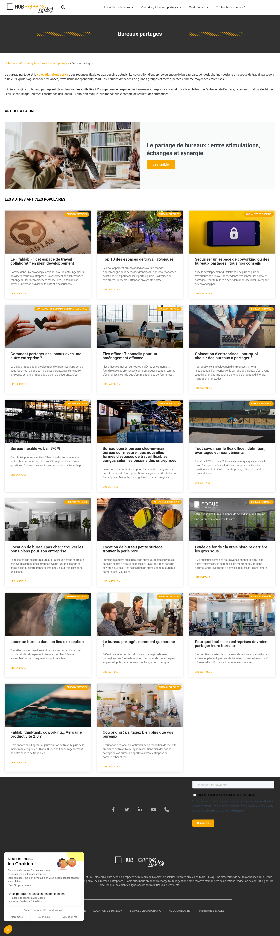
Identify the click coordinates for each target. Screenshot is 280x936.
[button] (63, 7)
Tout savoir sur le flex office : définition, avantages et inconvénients (230, 450)
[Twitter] (126, 809)
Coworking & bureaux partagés (159, 7)
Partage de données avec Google (28, 898)
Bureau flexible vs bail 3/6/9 (35, 448)
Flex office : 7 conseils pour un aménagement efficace (130, 356)
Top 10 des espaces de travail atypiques (138, 259)
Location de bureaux (107, 910)
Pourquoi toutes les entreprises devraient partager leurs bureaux (232, 643)
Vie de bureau (197, 7)
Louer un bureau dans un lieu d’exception (47, 641)
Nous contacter (180, 910)
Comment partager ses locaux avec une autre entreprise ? (45, 356)
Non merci (17, 916)
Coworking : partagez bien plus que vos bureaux (138, 734)
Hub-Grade (11, 63)
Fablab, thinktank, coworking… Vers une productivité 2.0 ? (46, 734)
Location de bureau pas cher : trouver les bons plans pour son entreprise (46, 549)
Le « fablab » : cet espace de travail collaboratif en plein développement (42, 261)
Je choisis (44, 916)
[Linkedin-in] (140, 809)
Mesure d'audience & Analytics (26, 901)
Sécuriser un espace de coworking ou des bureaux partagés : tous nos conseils (232, 261)
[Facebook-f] (113, 809)
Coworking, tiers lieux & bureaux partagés (44, 63)
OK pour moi (70, 916)
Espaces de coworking (145, 910)
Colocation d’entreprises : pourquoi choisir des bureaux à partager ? (226, 356)
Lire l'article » (19, 293)
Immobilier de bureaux (117, 7)
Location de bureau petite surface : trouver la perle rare (134, 549)
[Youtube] (153, 809)
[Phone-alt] (166, 809)
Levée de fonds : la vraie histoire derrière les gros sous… (231, 549)
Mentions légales (211, 910)
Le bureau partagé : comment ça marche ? (139, 643)
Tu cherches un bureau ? (230, 7)
